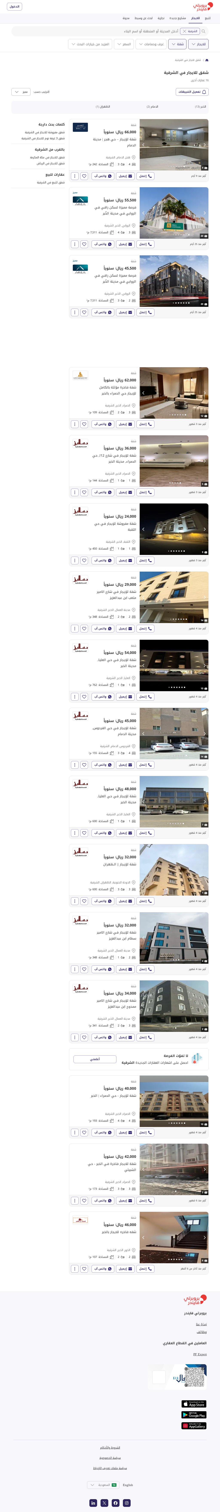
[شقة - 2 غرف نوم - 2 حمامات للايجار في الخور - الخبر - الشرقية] (139, 1243)
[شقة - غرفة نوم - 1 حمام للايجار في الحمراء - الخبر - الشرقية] (139, 466)
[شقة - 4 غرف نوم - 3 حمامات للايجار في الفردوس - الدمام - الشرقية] (139, 739)
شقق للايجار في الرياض (51, 163)
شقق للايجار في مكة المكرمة (47, 157)
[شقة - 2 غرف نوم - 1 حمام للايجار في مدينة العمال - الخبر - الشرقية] (139, 943)
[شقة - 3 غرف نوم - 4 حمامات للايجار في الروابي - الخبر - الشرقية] (139, 218)
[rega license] (110, 1377)
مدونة (126, 18)
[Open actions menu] (75, 176)
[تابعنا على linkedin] (93, 1503)
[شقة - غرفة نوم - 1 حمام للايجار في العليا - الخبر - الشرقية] (139, 671)
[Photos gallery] (174, 145)
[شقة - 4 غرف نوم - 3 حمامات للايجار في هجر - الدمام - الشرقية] (139, 150)
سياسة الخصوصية (110, 1458)
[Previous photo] (143, 145)
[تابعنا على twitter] (104, 1503)
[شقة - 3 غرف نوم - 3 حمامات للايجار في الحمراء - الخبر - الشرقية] (139, 1174)
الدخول (14, 6)
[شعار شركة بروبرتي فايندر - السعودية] (203, 6)
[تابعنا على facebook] (115, 1503)
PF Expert (200, 1354)
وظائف (202, 1332)
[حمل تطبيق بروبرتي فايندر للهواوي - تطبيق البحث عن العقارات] (194, 1426)
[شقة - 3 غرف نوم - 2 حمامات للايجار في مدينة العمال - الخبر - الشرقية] (139, 1011)
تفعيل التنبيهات (190, 91)
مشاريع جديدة (178, 18)
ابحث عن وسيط (144, 18)
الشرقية (192, 31)
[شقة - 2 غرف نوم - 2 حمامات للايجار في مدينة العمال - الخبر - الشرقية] (139, 602)
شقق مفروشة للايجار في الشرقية (45, 132)
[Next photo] (204, 145)
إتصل (143, 176)
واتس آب (100, 176)
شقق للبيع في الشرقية (51, 182)
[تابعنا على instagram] (127, 1503)
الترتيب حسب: (41, 91)
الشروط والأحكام (110, 1447)
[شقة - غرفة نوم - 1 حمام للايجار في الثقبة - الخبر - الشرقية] (139, 534)
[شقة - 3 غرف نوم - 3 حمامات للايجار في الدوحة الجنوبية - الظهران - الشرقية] (139, 875)
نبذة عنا (201, 1324)
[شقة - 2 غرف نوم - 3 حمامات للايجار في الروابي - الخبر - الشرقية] (139, 286)
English (128, 1485)
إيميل (123, 176)
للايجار (195, 18)
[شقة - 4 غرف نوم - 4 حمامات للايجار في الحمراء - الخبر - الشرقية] (139, 1106)
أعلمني (95, 1059)
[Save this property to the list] (84, 176)
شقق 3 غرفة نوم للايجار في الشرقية (43, 138)
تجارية (161, 18)
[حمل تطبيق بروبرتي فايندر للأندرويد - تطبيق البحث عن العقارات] (194, 1415)
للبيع (208, 18)
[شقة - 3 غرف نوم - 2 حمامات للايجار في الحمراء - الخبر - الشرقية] (139, 398)
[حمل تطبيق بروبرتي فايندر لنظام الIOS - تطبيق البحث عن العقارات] (194, 1404)
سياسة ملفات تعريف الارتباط (110, 1468)
